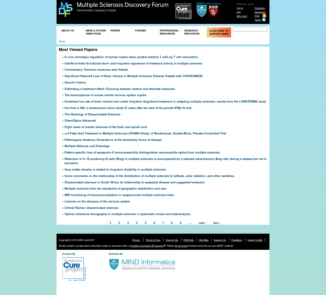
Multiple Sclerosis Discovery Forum (123, 7)
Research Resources (192, 32)
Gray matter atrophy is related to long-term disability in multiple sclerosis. (116, 169)
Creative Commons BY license (146, 245)
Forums (140, 30)
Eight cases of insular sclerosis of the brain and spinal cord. (106, 127)
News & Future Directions (96, 32)
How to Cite (172, 240)
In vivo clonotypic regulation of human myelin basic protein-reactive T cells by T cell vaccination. (132, 57)
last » (217, 222)
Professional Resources (169, 32)
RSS (257, 15)
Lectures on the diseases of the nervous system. (98, 201)
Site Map (203, 240)
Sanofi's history (75, 82)
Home (62, 41)
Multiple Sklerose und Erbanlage (87, 146)
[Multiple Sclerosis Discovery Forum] (66, 15)
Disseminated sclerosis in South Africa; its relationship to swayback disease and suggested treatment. (135, 182)
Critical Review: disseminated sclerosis (91, 208)
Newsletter (260, 12)
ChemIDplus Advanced (80, 120)
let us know (181, 245)
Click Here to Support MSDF (219, 32)
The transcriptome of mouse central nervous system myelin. (106, 95)
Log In (240, 8)
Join (239, 12)
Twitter (258, 19)
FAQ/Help (188, 240)
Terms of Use (153, 240)
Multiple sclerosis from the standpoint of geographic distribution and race (115, 188)
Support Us (220, 240)
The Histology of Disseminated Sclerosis (92, 114)
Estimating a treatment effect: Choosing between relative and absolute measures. (120, 89)
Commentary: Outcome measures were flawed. (96, 69)
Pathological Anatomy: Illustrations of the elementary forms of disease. (113, 140)
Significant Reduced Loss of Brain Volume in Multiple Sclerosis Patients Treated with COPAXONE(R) (133, 76)
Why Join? (242, 16)
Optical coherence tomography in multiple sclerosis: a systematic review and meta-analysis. (128, 214)
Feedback (260, 8)
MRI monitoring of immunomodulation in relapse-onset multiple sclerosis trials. (120, 195)
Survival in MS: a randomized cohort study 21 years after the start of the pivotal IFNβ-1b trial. (128, 108)
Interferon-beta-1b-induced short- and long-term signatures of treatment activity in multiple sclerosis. (134, 63)
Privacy (136, 240)
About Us (67, 30)
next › (202, 222)
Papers (115, 30)
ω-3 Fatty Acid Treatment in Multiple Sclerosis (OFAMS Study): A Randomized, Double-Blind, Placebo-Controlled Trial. (146, 133)
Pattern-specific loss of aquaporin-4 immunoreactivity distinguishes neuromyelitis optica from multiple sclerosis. (142, 152)
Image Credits (255, 240)
